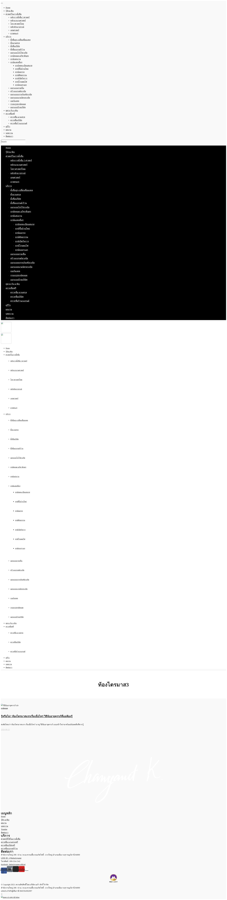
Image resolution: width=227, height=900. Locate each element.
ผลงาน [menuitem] (8, 130)
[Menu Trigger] (2, 3)
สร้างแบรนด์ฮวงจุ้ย (19, 258)
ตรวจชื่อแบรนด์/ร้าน (9, 849)
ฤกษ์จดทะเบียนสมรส (24, 224)
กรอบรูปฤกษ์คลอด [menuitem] (18, 104)
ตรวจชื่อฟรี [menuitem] (10, 114)
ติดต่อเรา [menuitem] (9, 136)
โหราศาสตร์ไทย (18, 169)
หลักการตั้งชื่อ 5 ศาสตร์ (21, 160)
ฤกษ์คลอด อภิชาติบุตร (20, 211)
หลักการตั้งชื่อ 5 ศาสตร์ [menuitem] (20, 17)
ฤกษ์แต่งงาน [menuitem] (15, 59)
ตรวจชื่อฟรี (11, 288)
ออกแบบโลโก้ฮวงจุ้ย (19, 207)
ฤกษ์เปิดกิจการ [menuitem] (21, 78)
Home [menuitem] (8, 8)
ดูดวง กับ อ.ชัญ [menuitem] (12, 110)
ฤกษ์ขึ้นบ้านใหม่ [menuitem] (21, 69)
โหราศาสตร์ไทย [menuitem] (17, 24)
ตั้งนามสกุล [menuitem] (15, 43)
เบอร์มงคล (15, 271)
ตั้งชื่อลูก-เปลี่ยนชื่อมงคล (21, 190)
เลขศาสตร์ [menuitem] (14, 30)
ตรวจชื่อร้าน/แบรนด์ (19, 301)
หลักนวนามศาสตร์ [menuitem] (18, 21)
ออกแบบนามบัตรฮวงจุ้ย (21, 267)
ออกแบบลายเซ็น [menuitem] (17, 88)
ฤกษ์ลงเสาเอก (21, 250)
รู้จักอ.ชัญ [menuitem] (10, 11)
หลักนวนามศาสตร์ (18, 165)
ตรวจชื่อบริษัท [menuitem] (16, 120)
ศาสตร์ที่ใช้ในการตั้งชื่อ (10, 839)
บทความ (10, 313)
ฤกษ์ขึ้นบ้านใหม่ (22, 228)
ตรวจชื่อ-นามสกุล (18, 292)
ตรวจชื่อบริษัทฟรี (8, 845)
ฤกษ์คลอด (4, 708)
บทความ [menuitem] (9, 133)
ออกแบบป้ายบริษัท (18, 279)
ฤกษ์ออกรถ (20, 233)
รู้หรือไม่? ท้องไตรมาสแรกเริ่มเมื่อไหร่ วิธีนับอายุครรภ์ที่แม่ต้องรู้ (36, 716)
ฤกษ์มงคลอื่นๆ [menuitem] (16, 62)
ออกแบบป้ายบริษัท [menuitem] (18, 107)
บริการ (9, 186)
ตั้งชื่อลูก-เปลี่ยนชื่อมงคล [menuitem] (20, 40)
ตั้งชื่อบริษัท (15, 199)
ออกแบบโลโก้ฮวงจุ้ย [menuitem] (18, 53)
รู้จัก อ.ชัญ (5, 820)
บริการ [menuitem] (8, 37)
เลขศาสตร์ (15, 177)
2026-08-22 (5, 730)
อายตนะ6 (14, 182)
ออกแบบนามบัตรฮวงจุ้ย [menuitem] (20, 98)
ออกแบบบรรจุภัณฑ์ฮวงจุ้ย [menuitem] (21, 94)
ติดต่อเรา (10, 318)
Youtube (4, 829)
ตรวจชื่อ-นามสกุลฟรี (9, 842)
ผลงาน (9, 309)
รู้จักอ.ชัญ (10, 152)
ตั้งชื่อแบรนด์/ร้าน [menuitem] (17, 49)
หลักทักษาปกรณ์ (18, 173)
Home (8, 147)
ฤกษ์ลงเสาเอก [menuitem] (21, 85)
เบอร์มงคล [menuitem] (14, 101)
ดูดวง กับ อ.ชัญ (13, 284)
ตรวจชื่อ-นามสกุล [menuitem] (17, 117)
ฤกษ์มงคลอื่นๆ (17, 220)
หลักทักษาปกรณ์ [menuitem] (17, 27)
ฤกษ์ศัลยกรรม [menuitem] (21, 75)
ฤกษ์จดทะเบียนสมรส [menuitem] (23, 66)
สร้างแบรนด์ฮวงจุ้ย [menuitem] (18, 91)
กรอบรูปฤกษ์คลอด (18, 275)
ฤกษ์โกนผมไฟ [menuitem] (21, 82)
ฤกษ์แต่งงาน (16, 216)
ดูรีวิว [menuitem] (8, 127)
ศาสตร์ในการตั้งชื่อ (14, 156)
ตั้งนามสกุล (15, 194)
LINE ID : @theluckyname (11, 858)
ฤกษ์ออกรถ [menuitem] (20, 72)
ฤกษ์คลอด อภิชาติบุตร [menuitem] (19, 56)
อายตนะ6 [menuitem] (14, 33)
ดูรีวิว (8, 305)
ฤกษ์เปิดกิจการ (22, 241)
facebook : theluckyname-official (13, 864)
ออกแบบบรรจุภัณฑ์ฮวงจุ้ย (22, 262)
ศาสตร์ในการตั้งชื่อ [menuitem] (14, 14)
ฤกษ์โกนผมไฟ (21, 245)
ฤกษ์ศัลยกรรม (21, 237)
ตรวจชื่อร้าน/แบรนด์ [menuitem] (18, 123)
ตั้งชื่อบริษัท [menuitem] (15, 46)
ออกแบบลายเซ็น (18, 254)
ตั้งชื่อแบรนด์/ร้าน (18, 203)
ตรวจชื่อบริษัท (17, 296)
